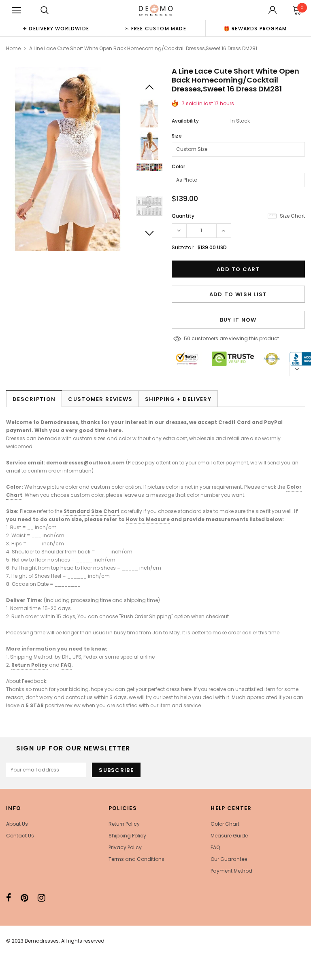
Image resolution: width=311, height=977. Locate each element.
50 (187, 338)
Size (177, 135)
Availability (185, 120)
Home (13, 48)
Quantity (183, 215)
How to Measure (148, 519)
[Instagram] (41, 897)
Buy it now (238, 320)
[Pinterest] (24, 897)
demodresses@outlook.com (85, 462)
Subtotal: (183, 247)
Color (178, 166)
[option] (56, 28)
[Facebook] (8, 897)
